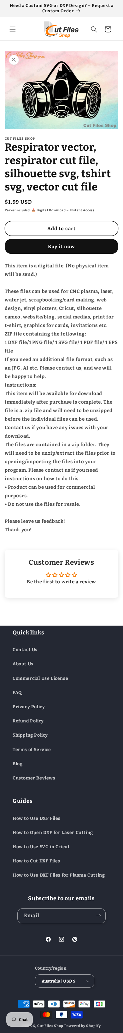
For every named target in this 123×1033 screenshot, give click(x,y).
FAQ (17, 692)
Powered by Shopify (82, 1026)
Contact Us (25, 649)
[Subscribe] (98, 915)
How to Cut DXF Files (36, 861)
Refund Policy (28, 721)
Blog (17, 764)
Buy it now (61, 246)
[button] (13, 29)
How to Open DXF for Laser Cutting (53, 832)
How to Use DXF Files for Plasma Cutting (59, 875)
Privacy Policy (29, 706)
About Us (23, 664)
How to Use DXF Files (37, 818)
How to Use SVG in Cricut (41, 846)
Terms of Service (32, 749)
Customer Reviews (34, 778)
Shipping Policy (30, 735)
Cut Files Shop (50, 1026)
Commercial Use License (40, 678)
